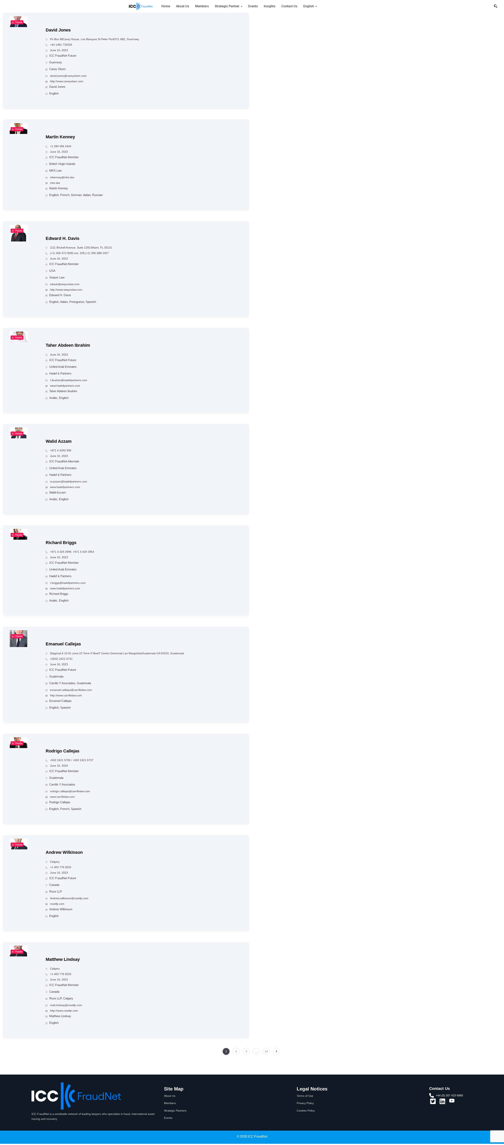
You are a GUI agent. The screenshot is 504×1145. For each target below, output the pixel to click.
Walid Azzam (59, 441)
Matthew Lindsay (63, 959)
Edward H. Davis (62, 238)
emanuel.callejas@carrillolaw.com (71, 689)
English (308, 6)
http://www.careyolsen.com (66, 81)
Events (253, 6)
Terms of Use (305, 1095)
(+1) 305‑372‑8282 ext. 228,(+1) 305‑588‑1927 (79, 253)
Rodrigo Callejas (62, 751)
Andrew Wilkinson (64, 852)
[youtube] (452, 1102)
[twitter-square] (433, 1102)
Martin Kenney (60, 136)
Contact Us (289, 6)
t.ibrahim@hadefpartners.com (68, 380)
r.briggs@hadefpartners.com (68, 582)
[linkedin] (442, 1102)
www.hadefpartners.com (65, 385)
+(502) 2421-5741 (61, 658)
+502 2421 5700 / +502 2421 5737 (71, 760)
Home (165, 6)
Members (202, 6)
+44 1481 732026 (61, 44)
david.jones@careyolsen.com (68, 75)
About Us (182, 6)
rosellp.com (57, 903)
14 (266, 1051)
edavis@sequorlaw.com (65, 284)
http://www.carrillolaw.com (66, 695)
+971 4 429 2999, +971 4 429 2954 (72, 551)
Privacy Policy (305, 1103)
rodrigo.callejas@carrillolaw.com (70, 791)
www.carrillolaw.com (62, 796)
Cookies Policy (306, 1110)
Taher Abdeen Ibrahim (68, 345)
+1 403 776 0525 (60, 867)
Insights (269, 6)
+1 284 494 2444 (60, 146)
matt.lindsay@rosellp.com (66, 1005)
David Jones (58, 30)
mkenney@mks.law (62, 177)
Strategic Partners (175, 1110)
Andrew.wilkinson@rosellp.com (69, 898)
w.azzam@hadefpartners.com (68, 481)
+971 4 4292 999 (60, 450)
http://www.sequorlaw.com (66, 289)
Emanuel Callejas (63, 643)
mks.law (55, 182)
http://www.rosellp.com (64, 1010)
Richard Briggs (61, 542)
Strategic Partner (227, 6)
